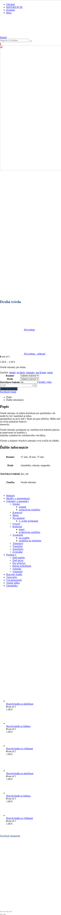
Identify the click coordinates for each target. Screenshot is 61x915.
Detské (16, 504)
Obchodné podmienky (11, 853)
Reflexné (17, 526)
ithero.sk (47, 902)
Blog (8, 12)
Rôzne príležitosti (22, 566)
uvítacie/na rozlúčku (29, 509)
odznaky (30, 372)
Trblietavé (18, 543)
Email (13, 391)
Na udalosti (19, 518)
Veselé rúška (13, 582)
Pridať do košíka (8, 389)
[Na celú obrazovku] (4, 911)
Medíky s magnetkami (18, 498)
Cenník (3, 850)
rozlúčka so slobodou (30, 540)
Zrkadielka (12, 585)
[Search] (31, 41)
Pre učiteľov (19, 563)
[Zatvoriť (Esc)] (10, 911)
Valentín (17, 568)
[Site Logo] (17, 34)
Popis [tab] (9, 397)
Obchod (10, 4)
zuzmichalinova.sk (30, 905)
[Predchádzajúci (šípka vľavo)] (1, 914)
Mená (15, 515)
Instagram (15, 835)
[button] (3, 37)
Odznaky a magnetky (17, 501)
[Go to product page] (33, 696)
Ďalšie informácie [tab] (15, 400)
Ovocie (16, 523)
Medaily (10, 495)
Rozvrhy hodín (14, 574)
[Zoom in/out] (1, 911)
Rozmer (10, 375)
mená (21, 529)
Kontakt (10, 10)
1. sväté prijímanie (28, 521)
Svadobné (18, 535)
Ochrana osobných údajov (13, 868)
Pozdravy (11, 554)
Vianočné (18, 546)
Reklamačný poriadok (11, 871)
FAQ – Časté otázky (10, 848)
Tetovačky (11, 577)
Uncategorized (14, 580)
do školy (21, 372)
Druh (10, 379)
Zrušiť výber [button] (45, 382)
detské (12, 372)
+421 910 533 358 (9, 883)
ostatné (22, 507)
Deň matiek (19, 557)
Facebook (5, 391)
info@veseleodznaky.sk (32, 883)
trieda (50, 372)
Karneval (17, 512)
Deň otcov (18, 560)
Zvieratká (18, 552)
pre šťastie (41, 372)
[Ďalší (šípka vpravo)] (4, 914)
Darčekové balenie (10, 382)
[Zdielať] (7, 911)
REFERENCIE (14, 7)
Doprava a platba (8, 856)
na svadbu (24, 537)
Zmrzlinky (18, 549)
